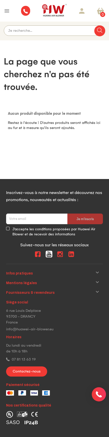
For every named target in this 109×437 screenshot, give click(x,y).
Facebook (38, 254)
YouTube (49, 254)
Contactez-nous (27, 371)
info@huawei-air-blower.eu (29, 329)
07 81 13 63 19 (24, 359)
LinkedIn (71, 254)
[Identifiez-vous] (82, 11)
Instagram (60, 254)
